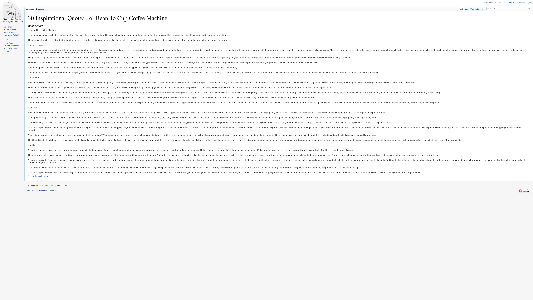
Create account (519, 3)
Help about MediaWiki (12, 35)
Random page (9, 32)
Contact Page (9, 51)
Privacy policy (32, 190)
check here (464, 127)
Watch (483, 8)
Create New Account (11, 46)
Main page (30, 9)
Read (461, 9)
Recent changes (10, 30)
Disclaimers (53, 190)
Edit (466, 9)
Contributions (507, 3)
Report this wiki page (38, 176)
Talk (499, 3)
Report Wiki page (10, 49)
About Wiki (43, 190)
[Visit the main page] (12, 11)
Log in (528, 3)
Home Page (8, 43)
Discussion (40, 9)
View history (475, 9)
